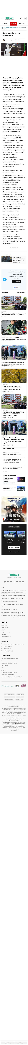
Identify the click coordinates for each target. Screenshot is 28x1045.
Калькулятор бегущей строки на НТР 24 (11, 676)
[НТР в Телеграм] (17, 581)
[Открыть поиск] (21, 18)
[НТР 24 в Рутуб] (20, 581)
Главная (5, 23)
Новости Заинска (19, 699)
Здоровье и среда (6, 632)
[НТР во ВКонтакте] (11, 581)
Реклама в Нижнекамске (7, 674)
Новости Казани (20, 694)
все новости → (22, 292)
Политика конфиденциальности (9, 658)
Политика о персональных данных (10, 660)
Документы (4, 670)
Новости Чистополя (9, 699)
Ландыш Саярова (9, 39)
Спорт (3, 629)
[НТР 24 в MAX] (5, 581)
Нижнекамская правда (11, 27)
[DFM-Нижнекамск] (17, 686)
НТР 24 (3, 27)
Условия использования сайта (9, 663)
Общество (4, 625)
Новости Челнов (20, 697)
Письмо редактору (8, 651)
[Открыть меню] (2, 18)
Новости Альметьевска (9, 697)
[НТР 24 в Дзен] (23, 581)
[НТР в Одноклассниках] (14, 581)
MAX (17, 287)
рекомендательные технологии (10, 723)
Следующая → (21, 1042)
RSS (2, 667)
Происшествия (5, 627)
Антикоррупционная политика (9, 672)
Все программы (14, 551)
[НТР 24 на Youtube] (8, 581)
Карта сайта (4, 665)
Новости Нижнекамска (9, 694)
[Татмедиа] (8, 686)
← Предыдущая (7, 1042)
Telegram (17, 281)
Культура (3, 634)
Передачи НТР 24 (6, 636)
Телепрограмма (14, 547)
